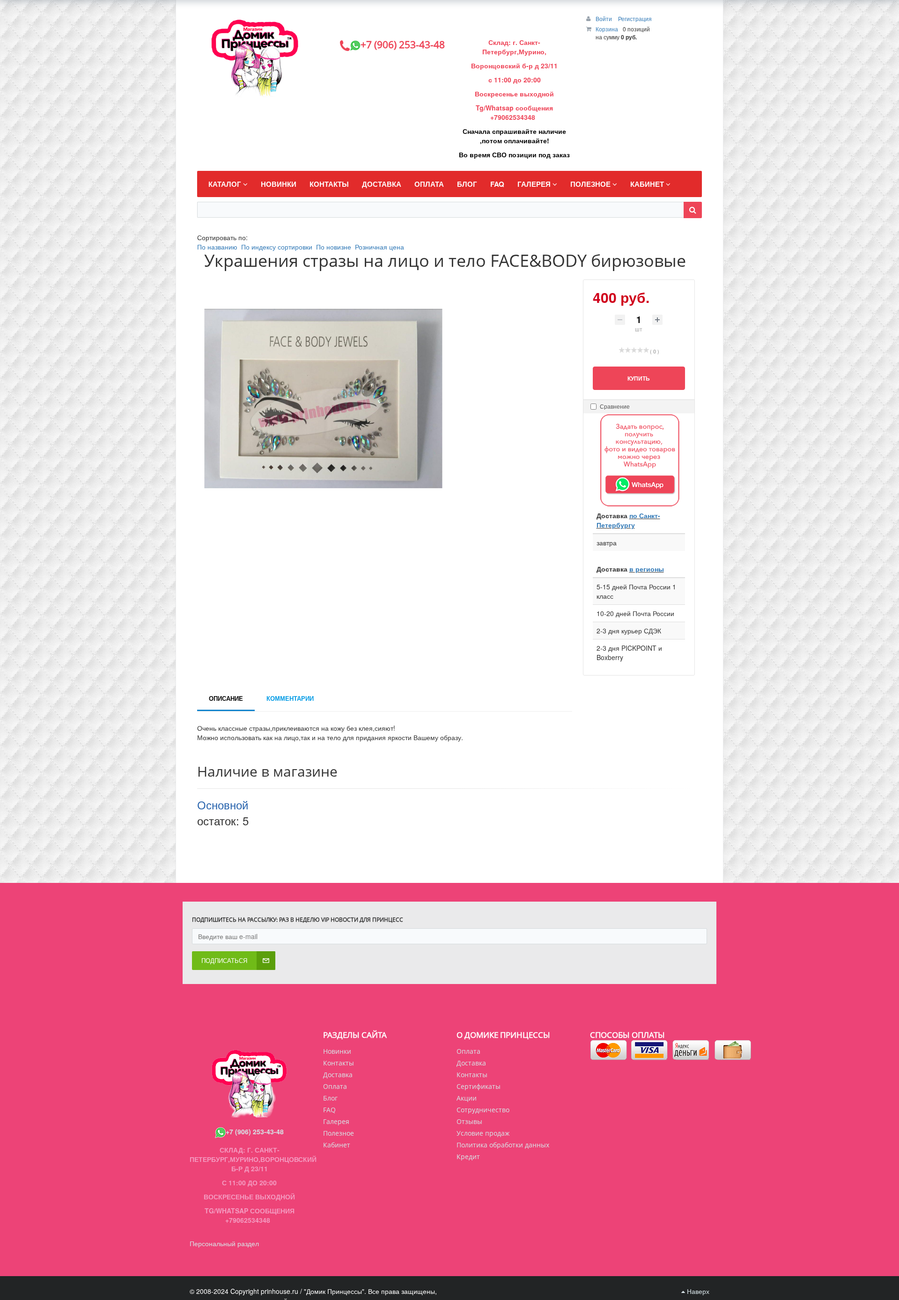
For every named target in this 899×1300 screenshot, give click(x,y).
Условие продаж (483, 1133)
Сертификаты (479, 1086)
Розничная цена (379, 246)
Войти (604, 18)
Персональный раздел (224, 1243)
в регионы (646, 568)
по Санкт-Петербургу (628, 520)
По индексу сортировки (276, 246)
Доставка (471, 1062)
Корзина (607, 29)
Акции (467, 1098)
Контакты (472, 1074)
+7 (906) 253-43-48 (255, 1131)
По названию (217, 246)
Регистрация (635, 18)
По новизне (333, 246)
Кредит (468, 1156)
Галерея (336, 1121)
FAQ (329, 1109)
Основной (222, 804)
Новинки (337, 1051)
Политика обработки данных (503, 1144)
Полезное (338, 1133)
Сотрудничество (483, 1109)
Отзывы (469, 1121)
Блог (330, 1098)
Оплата (468, 1051)
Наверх (697, 1291)
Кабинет (336, 1144)
